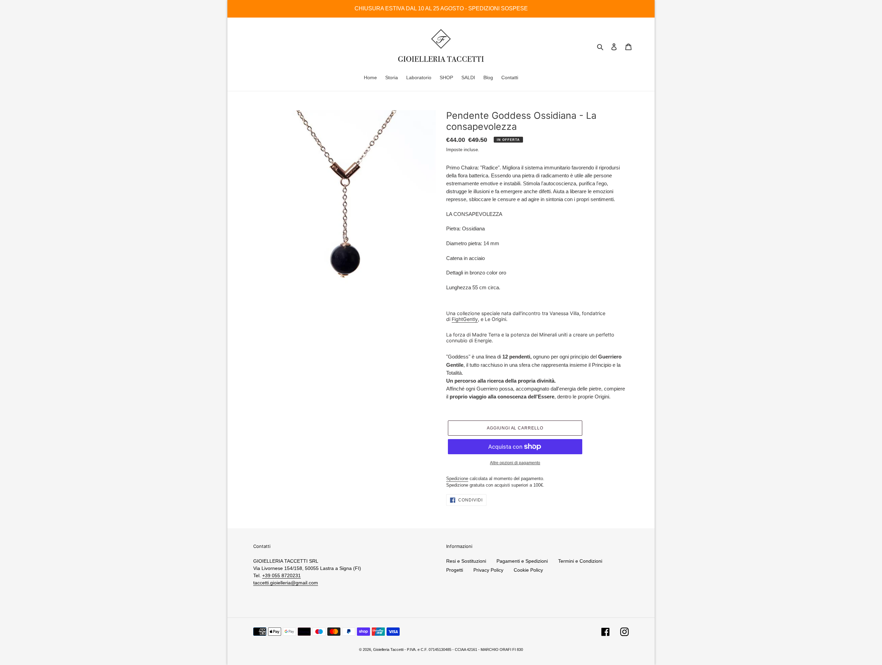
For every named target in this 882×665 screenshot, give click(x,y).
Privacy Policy (488, 570)
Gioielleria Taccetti (388, 649)
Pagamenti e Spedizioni (522, 561)
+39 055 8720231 (281, 575)
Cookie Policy (528, 570)
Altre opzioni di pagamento (515, 462)
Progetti (454, 570)
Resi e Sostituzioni (466, 561)
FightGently (465, 319)
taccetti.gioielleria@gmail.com (285, 582)
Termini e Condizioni (580, 561)
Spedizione (457, 478)
